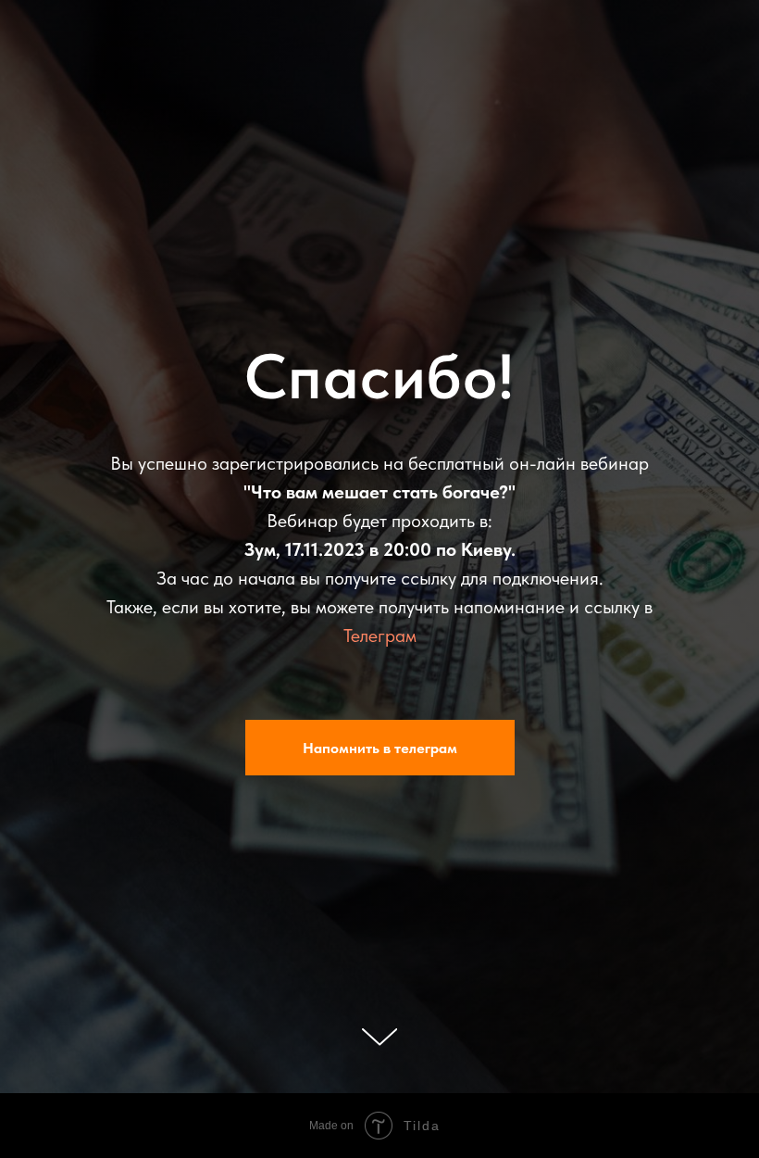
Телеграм (380, 668)
